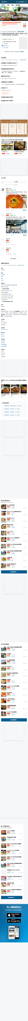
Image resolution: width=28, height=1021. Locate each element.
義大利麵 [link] (3, 274)
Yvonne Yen (8, 213)
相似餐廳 (18, 5)
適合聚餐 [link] (3, 340)
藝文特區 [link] (3, 269)
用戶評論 (3, 178)
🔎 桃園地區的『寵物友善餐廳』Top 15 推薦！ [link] (12, 405)
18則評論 (24, 27)
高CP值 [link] (2, 336)
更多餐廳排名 (13, 571)
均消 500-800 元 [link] (4, 329)
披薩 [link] (2, 280)
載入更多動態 (13, 258)
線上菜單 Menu (14, 121)
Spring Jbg (8, 248)
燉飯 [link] (2, 276)
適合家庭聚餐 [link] (4, 344)
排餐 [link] (2, 278)
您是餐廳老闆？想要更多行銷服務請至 (14, 51)
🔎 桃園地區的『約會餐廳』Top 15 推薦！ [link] (11, 411)
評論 (12, 5)
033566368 (5, 47)
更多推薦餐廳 (13, 719)
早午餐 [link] (12, 879)
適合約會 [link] (3, 342)
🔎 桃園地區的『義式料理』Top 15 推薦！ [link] (11, 408)
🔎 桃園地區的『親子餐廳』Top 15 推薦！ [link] (11, 415)
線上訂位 (6, 93)
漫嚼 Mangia (6, 45)
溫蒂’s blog (8, 188)
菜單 (8, 5)
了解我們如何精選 (20, 31)
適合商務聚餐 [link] (4, 346)
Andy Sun (8, 238)
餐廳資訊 (3, 5)
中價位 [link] (2, 334)
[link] (12, 514)
